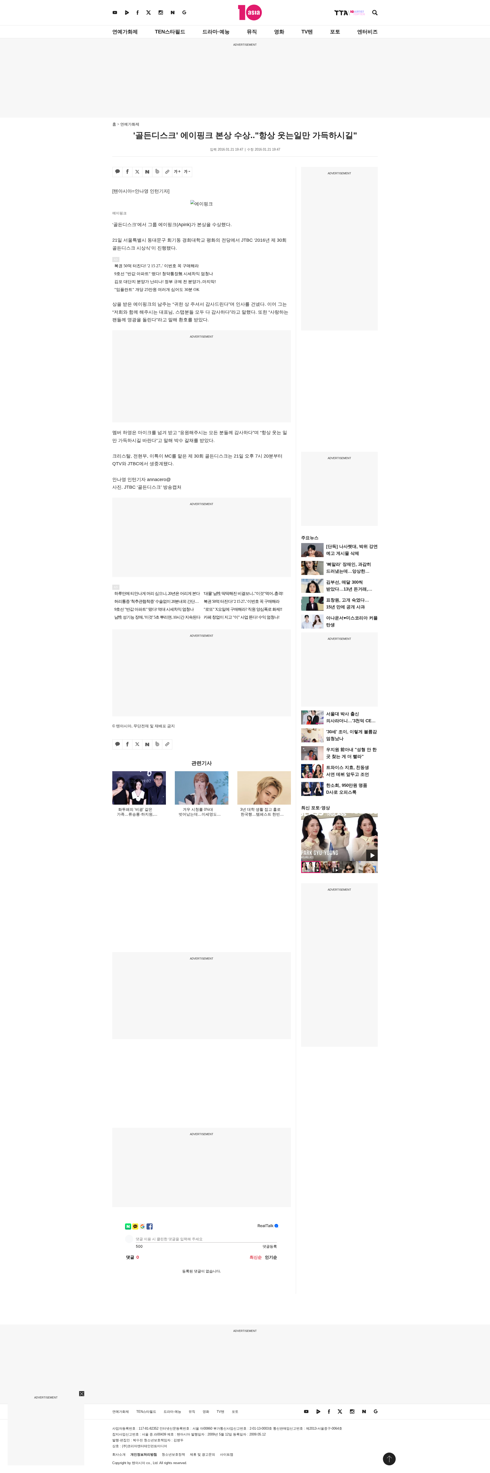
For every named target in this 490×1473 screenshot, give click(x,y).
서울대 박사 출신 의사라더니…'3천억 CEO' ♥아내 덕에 (351, 720)
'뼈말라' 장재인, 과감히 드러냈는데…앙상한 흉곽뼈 (348, 571)
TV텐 (307, 31)
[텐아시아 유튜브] (115, 12)
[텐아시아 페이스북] (138, 12)
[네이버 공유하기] (147, 172)
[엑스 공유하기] (137, 172)
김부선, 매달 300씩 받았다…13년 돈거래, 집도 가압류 (347, 589)
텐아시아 (138, 1463)
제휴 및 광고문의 (202, 1454)
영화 (279, 31)
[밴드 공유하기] (157, 172)
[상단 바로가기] (389, 1459)
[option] (339, 837)
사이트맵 (226, 1454)
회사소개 (119, 1454)
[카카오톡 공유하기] (117, 172)
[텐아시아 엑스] (148, 12)
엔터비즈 (367, 31)
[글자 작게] (187, 172)
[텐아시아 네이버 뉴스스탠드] (173, 12)
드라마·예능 (216, 31)
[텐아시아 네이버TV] (127, 12)
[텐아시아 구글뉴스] (184, 12)
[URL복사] (167, 172)
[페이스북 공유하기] (127, 172)
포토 (335, 31)
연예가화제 (125, 31)
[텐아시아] (250, 12)
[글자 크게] (177, 172)
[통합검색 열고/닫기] (375, 13)
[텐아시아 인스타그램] (160, 12)
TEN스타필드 (170, 31)
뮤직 (252, 31)
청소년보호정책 (173, 1454)
